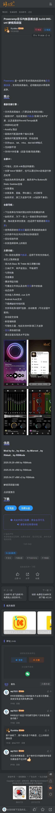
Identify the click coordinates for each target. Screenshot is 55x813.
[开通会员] (51, 788)
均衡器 (30, 116)
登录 (20, 659)
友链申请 (11, 776)
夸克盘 (10, 508)
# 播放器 (19, 558)
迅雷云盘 (25, 508)
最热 (13, 683)
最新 (6, 683)
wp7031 (14, 691)
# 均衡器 (45, 558)
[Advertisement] (27, 58)
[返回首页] (51, 774)
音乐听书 (22, 12)
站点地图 (43, 776)
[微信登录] (27, 674)
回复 (18, 703)
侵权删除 (22, 776)
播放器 (7, 85)
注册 (38, 659)
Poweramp (9, 80)
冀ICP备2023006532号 (39, 781)
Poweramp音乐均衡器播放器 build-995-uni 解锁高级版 (27, 21)
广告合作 (33, 776)
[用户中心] (51, 781)
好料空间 (25, 781)
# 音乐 (8, 558)
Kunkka (14, 28)
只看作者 (46, 683)
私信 (48, 29)
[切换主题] (51, 794)
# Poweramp (32, 558)
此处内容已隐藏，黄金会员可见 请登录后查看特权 (28, 522)
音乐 (47, 80)
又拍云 (20, 783)
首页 (6, 12)
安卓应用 (13, 12)
